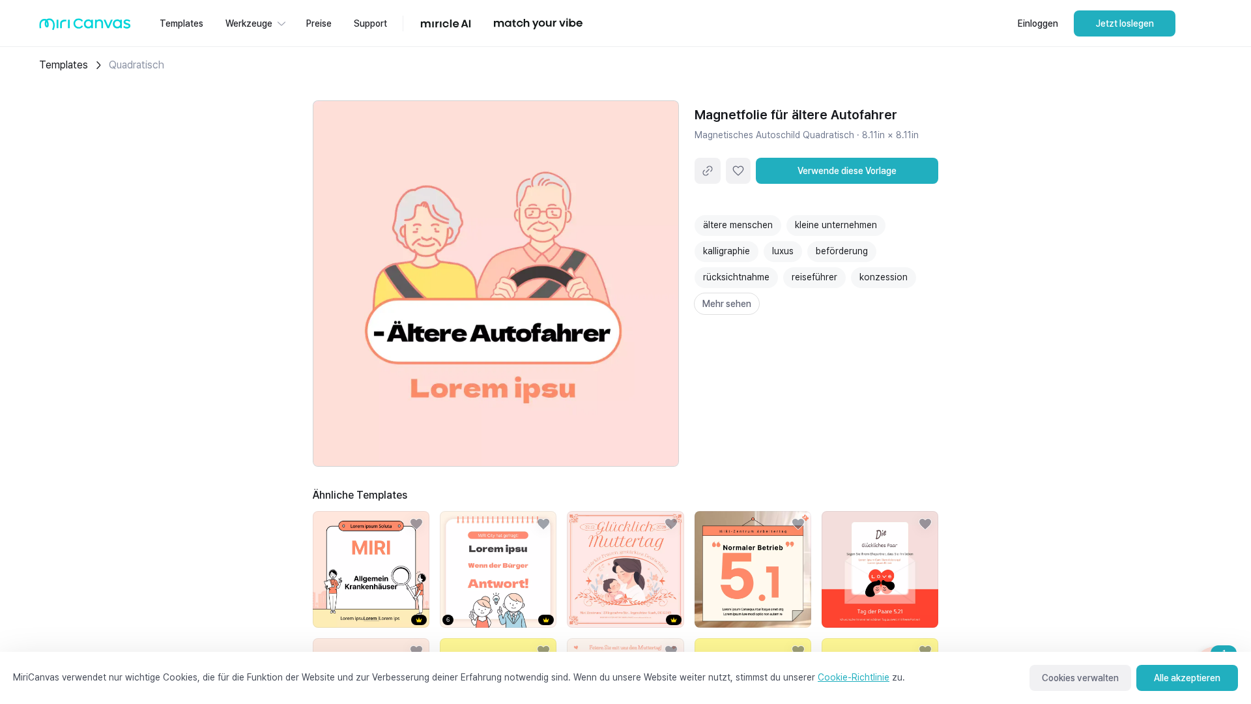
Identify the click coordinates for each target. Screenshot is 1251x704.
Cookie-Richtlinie (853, 677)
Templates (63, 65)
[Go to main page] (85, 27)
